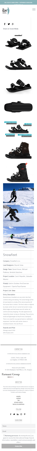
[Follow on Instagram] (22, 414)
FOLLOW (18, 409)
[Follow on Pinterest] (25, 414)
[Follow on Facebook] (11, 414)
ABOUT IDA (18, 382)
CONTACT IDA (18, 349)
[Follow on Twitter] (15, 414)
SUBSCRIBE (18, 420)
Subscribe (18, 446)
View (13, 290)
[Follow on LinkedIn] (18, 414)
